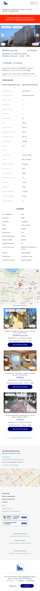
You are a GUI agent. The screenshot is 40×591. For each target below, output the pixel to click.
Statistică (21, 581)
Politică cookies (7, 508)
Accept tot (27, 586)
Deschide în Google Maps (10, 465)
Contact (4, 502)
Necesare (11, 581)
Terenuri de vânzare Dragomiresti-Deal (20, 543)
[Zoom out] (37, 301)
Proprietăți (5, 493)
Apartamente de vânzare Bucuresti (20, 536)
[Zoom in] (37, 299)
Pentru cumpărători (8, 496)
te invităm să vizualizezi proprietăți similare (20, 20)
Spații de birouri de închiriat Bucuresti (20, 553)
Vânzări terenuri (20, 540)
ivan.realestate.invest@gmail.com (13, 459)
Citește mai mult (7, 80)
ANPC (4, 505)
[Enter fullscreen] (37, 271)
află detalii (26, 577)
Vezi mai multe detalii (20, 345)
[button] (2, 35)
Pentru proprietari (8, 499)
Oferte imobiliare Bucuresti (11, 85)
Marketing (30, 581)
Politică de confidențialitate (11, 511)
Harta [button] (36, 44)
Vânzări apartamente (20, 533)
